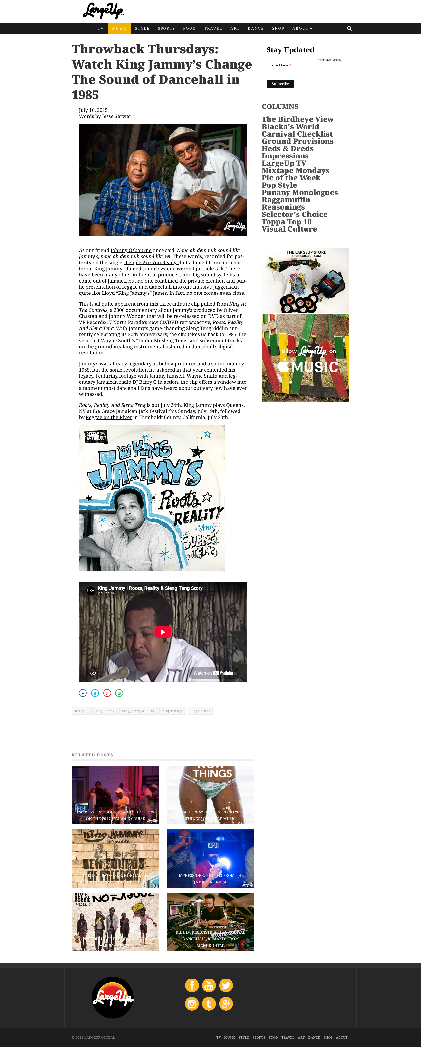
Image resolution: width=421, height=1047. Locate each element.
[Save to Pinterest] (107, 693)
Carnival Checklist (297, 134)
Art (235, 28)
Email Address (279, 65)
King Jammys (173, 711)
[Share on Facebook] (83, 693)
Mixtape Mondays (295, 170)
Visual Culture (289, 229)
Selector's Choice (295, 214)
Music (119, 28)
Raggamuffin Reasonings (286, 203)
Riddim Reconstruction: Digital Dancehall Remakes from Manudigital (210, 939)
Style (142, 28)
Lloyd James (200, 711)
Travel (213, 28)
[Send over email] (119, 693)
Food (189, 28)
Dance (256, 28)
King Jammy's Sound (138, 711)
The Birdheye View (298, 119)
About (300, 28)
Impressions (285, 156)
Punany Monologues (300, 192)
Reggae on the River (109, 417)
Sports (166, 28)
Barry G (81, 711)
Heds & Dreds (288, 148)
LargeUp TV (284, 163)
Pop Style (279, 185)
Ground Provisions (298, 141)
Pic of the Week (291, 178)
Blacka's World (290, 126)
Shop (278, 28)
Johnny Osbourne (131, 250)
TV (101, 28)
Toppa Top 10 (287, 221)
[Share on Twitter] (95, 693)
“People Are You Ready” (151, 262)
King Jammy (105, 711)
